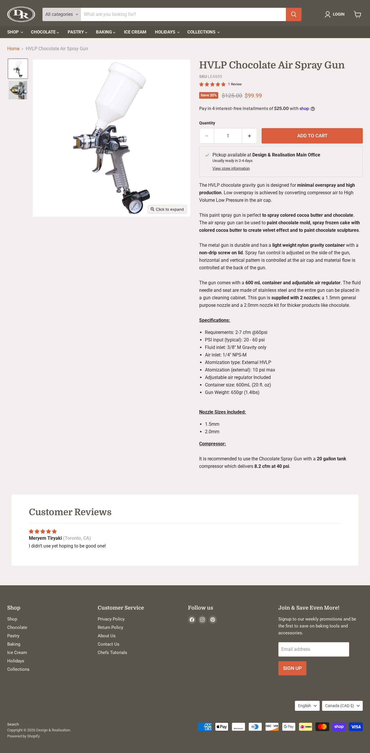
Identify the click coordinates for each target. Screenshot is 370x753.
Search (13, 724)
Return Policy (110, 627)
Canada (339, 705)
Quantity (207, 123)
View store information (231, 169)
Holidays (165, 32)
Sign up (292, 668)
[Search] (293, 14)
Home (13, 48)
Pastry (76, 32)
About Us (107, 635)
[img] (43, 531)
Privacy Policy (111, 619)
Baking (104, 32)
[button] (336, 14)
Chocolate (44, 32)
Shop (13, 32)
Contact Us (108, 644)
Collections (202, 32)
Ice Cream (135, 32)
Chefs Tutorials (112, 652)
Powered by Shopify (23, 736)
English (304, 705)
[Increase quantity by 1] (249, 136)
